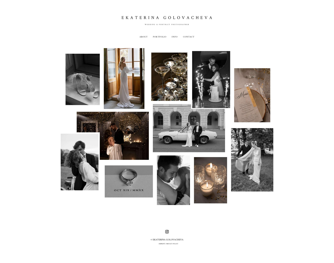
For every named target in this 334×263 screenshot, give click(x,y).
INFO (175, 37)
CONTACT (189, 37)
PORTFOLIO (159, 37)
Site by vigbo (167, 254)
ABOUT (144, 37)
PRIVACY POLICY (172, 244)
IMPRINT (162, 244)
